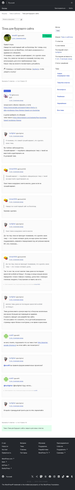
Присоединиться (63, 443)
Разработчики (43, 449)
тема (57, 30)
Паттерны (23, 453)
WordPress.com (8, 459)
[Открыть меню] (72, 2)
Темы (22, 446)
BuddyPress (7, 468)
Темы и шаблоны (14, 13)
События (60, 446)
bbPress (5, 465)
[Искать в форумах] (21, 19)
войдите (36, 69)
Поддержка (42, 446)
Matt (4, 462)
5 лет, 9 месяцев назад (19, 38)
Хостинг (5, 449)
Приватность (6, 453)
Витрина (23, 443)
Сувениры (61, 453)
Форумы (4, 8)
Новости (5, 446)
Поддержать (62, 449)
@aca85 (7, 365)
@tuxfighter (8, 386)
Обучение (41, 443)
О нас (4, 443)
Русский (9, 477)
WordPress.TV (44, 453)
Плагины (23, 449)
